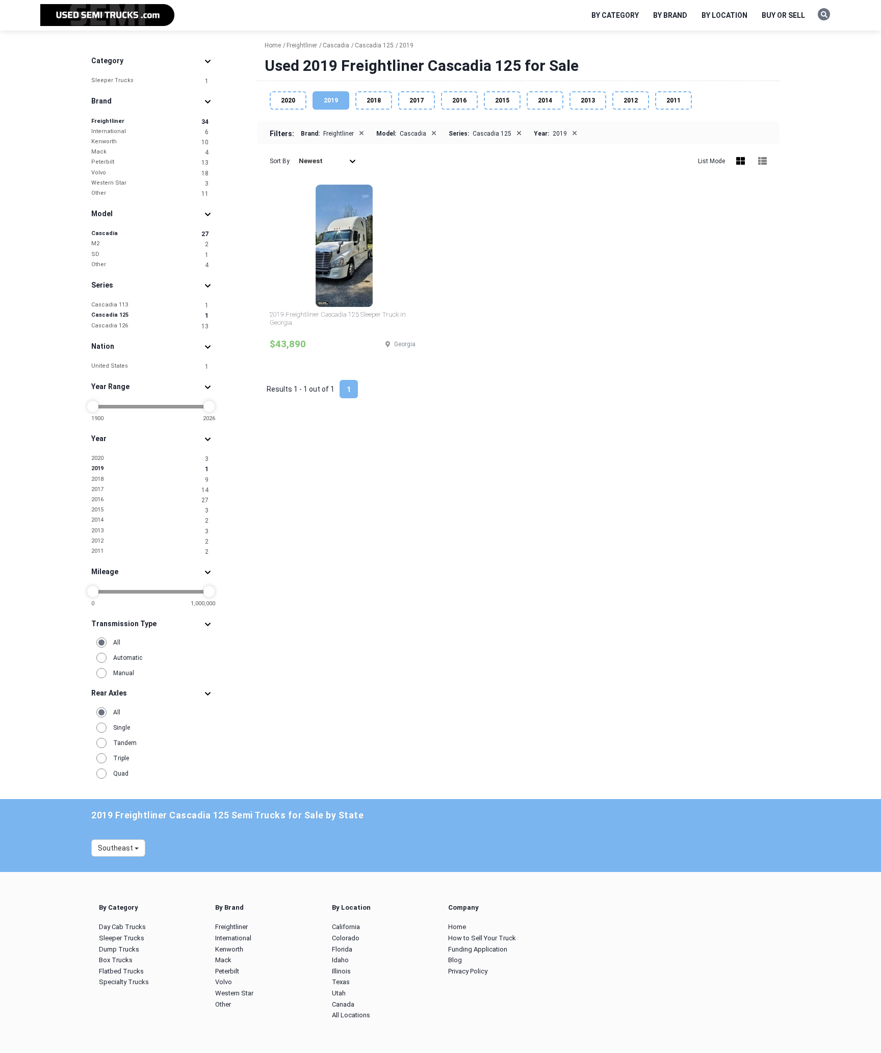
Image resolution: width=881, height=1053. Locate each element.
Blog (455, 960)
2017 (150, 490)
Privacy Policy (467, 971)
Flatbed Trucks (121, 971)
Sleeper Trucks (150, 81)
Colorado (345, 938)
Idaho (340, 960)
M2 (150, 244)
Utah (339, 993)
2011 (150, 551)
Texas (341, 982)
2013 (150, 531)
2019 (150, 469)
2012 (150, 541)
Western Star (150, 183)
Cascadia (150, 234)
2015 (150, 510)
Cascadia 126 (150, 326)
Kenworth (150, 142)
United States (150, 366)
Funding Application (477, 949)
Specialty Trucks (124, 982)
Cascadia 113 (150, 305)
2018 (150, 479)
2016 (150, 500)
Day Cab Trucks (122, 927)
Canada (343, 1004)
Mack (150, 152)
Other (150, 193)
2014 (150, 520)
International (150, 132)
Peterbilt (150, 162)
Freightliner (150, 121)
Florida (342, 949)
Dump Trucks (119, 949)
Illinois (341, 971)
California (346, 927)
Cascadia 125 (150, 315)
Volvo (150, 173)
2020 (150, 459)
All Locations (351, 1015)
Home (457, 927)
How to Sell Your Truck (482, 938)
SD (150, 255)
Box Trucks (116, 960)
